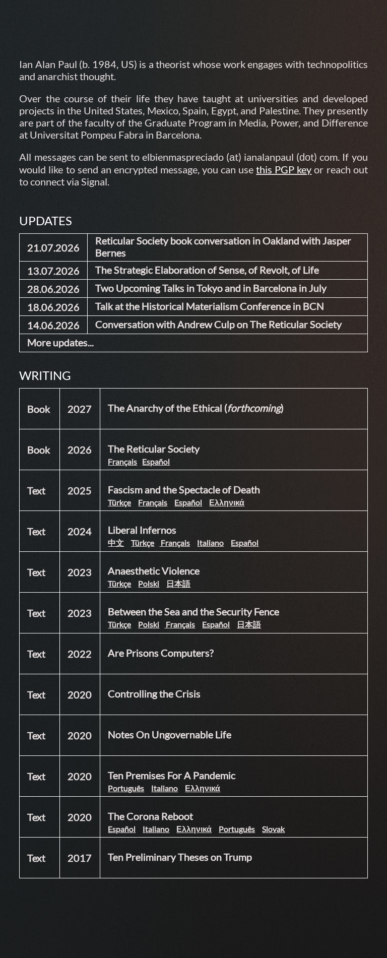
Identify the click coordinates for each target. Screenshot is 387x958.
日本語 (178, 583)
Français (122, 461)
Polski (148, 583)
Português (126, 788)
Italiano (210, 542)
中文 (116, 542)
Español (156, 461)
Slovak (273, 829)
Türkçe (119, 502)
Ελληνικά (226, 502)
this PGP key (283, 169)
